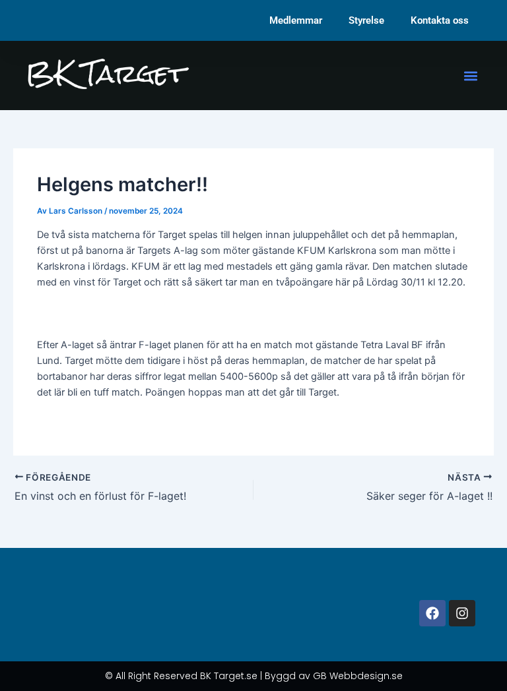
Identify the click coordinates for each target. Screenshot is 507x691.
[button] (471, 75)
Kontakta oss (440, 20)
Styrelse (366, 20)
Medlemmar (295, 20)
